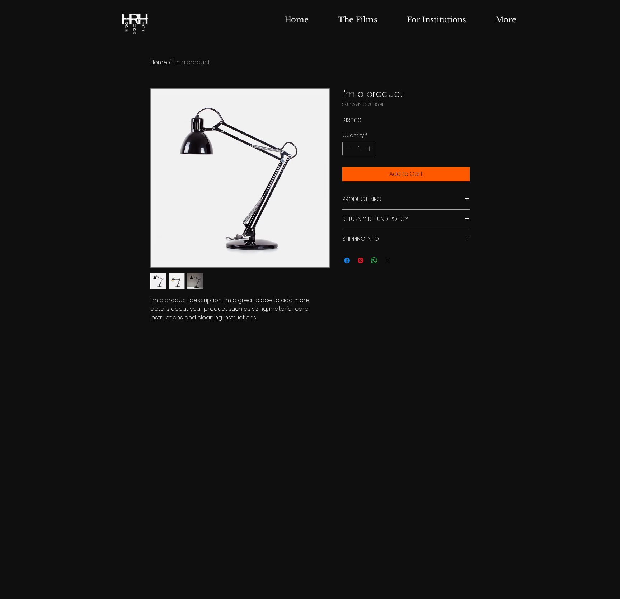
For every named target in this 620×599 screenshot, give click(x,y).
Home (158, 62)
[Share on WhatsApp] (374, 260)
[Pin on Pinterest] (360, 260)
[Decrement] (347, 148)
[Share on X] (388, 260)
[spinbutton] (358, 148)
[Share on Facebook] (347, 260)
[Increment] (369, 148)
